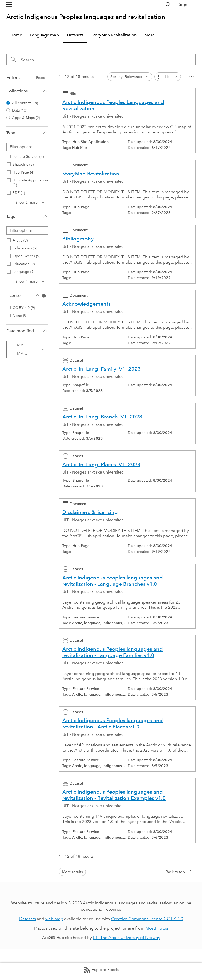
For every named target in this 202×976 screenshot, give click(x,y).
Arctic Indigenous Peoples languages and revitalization (85, 16)
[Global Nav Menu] (9, 4)
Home (16, 35)
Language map (44, 35)
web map (54, 918)
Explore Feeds (105, 969)
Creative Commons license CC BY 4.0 (147, 918)
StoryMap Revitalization (114, 35)
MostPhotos (156, 928)
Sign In (185, 4)
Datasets (75, 35)
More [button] (149, 35)
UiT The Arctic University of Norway (126, 937)
